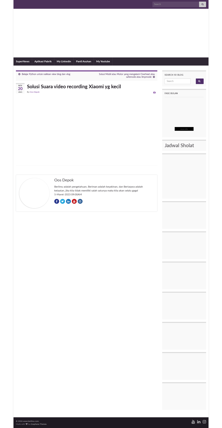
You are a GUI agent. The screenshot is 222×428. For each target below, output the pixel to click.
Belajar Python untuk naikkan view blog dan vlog (46, 74)
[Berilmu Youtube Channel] (193, 421)
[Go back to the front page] (111, 33)
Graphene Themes (38, 424)
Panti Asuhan (83, 61)
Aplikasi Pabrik (43, 61)
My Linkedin (64, 61)
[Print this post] (154, 92)
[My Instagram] (204, 421)
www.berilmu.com (111, 44)
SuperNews (22, 61)
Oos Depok (34, 92)
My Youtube (103, 61)
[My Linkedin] (199, 421)
